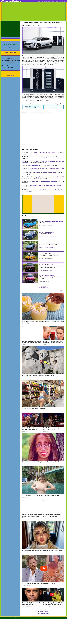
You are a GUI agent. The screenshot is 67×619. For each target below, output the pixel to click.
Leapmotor (41, 247)
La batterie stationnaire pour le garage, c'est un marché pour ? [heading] (43, 104)
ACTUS (39, 1)
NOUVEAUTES (44, 1)
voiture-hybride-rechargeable (49, 236)
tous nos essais (43, 612)
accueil (59, 617)
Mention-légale (16, 617)
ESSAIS (49, 1)
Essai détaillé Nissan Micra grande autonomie (51, 221)
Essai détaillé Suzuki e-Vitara (46, 264)
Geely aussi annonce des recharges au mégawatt (42, 172)
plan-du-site (28, 617)
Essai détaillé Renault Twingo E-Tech (48, 254)
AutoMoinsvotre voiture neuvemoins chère (10, 73)
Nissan (40, 225)
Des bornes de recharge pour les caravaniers (44, 157)
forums (36, 617)
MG (40, 281)
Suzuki (40, 270)
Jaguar (36, 113)
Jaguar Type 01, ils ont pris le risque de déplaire (42, 152)
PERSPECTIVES (62, 1)
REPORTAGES (55, 1)
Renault (41, 258)
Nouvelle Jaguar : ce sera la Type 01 (38, 165)
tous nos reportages (43, 613)
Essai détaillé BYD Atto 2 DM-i (46, 232)
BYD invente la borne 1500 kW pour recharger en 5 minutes (45, 185)
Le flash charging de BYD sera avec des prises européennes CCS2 (47, 177)
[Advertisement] (33, 11)
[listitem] (33, 107)
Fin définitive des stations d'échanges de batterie (43, 181)
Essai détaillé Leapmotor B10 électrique (49, 243)
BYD (40, 236)
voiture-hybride (45, 281)
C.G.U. (8, 617)
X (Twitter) (10, 47)
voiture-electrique (47, 225)
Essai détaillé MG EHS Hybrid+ (46, 275)
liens (53, 617)
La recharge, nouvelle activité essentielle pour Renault (44, 189)
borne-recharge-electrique (45, 113)
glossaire (44, 617)
